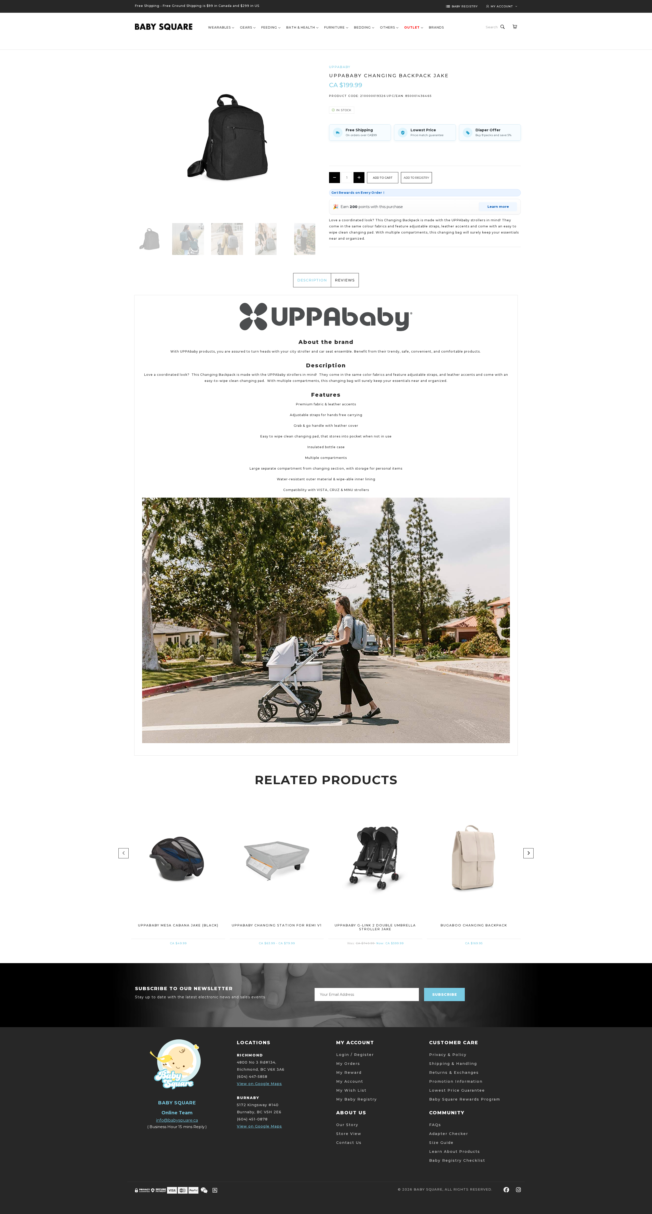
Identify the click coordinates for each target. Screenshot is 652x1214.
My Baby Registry (356, 1099)
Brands (436, 27)
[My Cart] (514, 26)
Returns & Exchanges (454, 1072)
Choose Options (277, 888)
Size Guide (441, 1142)
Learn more (498, 206)
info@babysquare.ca (177, 1120)
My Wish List (351, 1090)
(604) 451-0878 (252, 1119)
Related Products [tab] (326, 779)
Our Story (347, 1124)
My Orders (348, 1063)
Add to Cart (178, 888)
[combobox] (492, 27)
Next (528, 853)
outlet (412, 27)
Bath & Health (300, 27)
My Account (349, 1081)
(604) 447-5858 (252, 1076)
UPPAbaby (339, 67)
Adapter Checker (448, 1133)
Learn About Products (454, 1151)
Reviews (345, 280)
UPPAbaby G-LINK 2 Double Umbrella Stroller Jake (375, 927)
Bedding (362, 27)
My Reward (349, 1072)
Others (387, 27)
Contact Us (349, 1142)
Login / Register (355, 1054)
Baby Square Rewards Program (464, 1099)
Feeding (269, 27)
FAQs (435, 1124)
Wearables (219, 27)
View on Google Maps (259, 1083)
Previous (123, 853)
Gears (246, 27)
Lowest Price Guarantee (457, 1090)
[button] (416, 177)
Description (312, 280)
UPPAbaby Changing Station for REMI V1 (277, 925)
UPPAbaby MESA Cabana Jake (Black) (178, 925)
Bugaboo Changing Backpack (474, 925)
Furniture (334, 27)
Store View (348, 1133)
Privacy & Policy (448, 1054)
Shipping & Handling (453, 1063)
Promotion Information (456, 1081)
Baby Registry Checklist (457, 1160)
